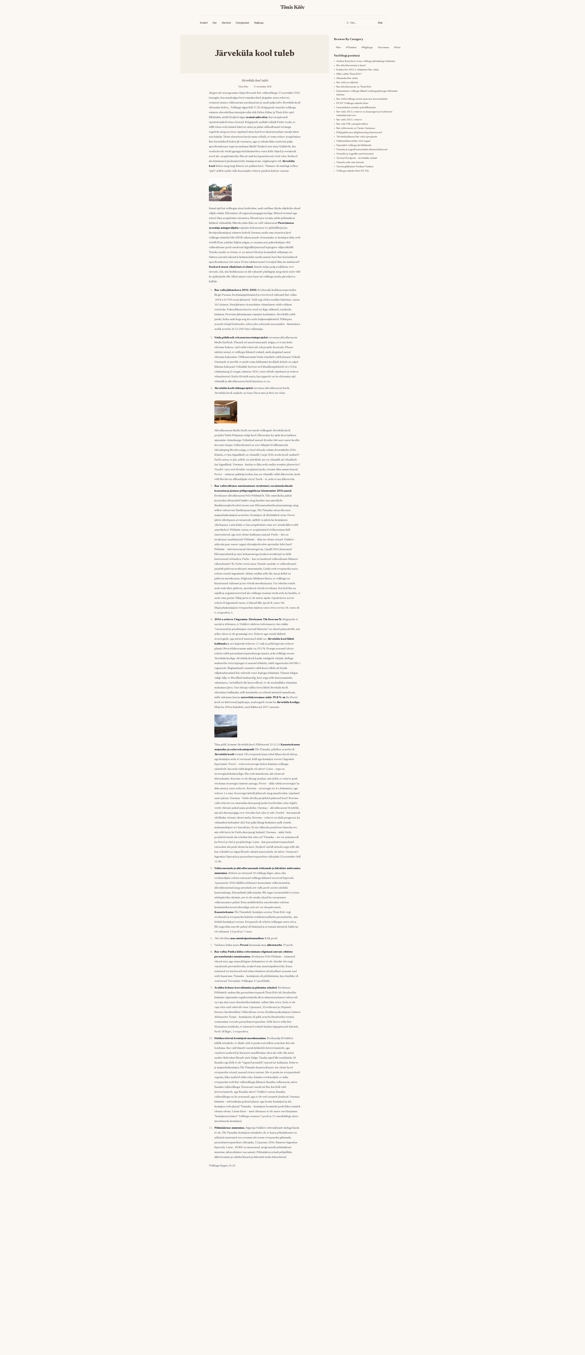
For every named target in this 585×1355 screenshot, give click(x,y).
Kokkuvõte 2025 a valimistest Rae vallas (357, 70)
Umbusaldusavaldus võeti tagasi (353, 141)
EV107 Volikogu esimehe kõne (352, 103)
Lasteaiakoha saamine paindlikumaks (356, 107)
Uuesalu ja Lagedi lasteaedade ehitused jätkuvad (361, 149)
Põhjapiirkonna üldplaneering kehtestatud (359, 132)
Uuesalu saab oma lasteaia (350, 162)
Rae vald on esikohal (347, 82)
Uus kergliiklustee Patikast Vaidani (354, 166)
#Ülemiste (351, 47)
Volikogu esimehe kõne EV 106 (352, 171)
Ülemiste (226, 22)
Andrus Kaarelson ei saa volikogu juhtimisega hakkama (365, 61)
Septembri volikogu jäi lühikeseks (353, 145)
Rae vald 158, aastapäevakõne (352, 124)
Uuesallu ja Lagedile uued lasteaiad (354, 154)
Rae (215, 22)
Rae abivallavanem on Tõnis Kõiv (353, 87)
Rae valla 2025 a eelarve (349, 120)
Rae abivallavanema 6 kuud (350, 65)
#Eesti (397, 47)
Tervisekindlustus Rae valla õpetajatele (356, 137)
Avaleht (204, 22)
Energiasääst (242, 22)
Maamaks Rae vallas (347, 78)
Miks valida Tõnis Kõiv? (349, 74)
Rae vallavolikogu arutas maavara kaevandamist (362, 99)
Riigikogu (259, 22)
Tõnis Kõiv (292, 7)
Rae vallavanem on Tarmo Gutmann (355, 128)
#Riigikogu (367, 47)
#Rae (338, 47)
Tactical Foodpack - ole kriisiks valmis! (356, 158)
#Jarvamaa (383, 47)
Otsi (380, 22)
